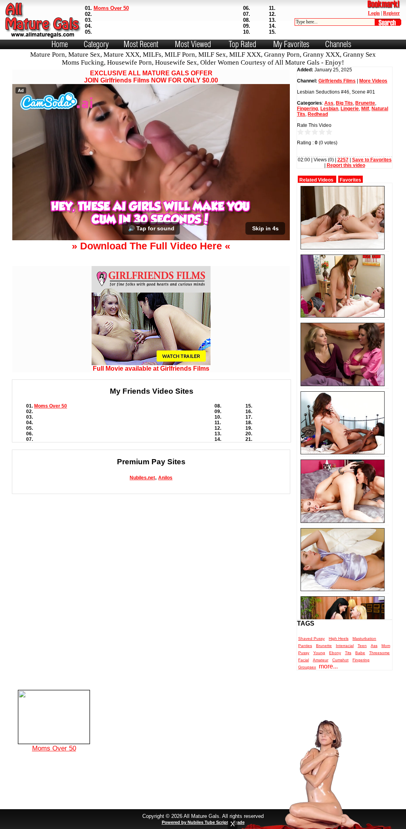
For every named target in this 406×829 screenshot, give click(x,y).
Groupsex (307, 667)
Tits (348, 653)
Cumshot (340, 660)
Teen (362, 645)
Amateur (320, 660)
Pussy (303, 653)
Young (319, 653)
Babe (360, 653)
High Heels (339, 638)
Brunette (365, 103)
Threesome (379, 653)
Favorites (350, 180)
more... (328, 666)
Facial (303, 660)
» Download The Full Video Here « (151, 245)
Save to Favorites (372, 160)
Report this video (346, 165)
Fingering (307, 108)
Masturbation (364, 638)
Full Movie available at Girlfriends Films (151, 368)
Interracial (345, 645)
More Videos (373, 81)
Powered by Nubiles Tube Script (195, 822)
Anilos (165, 478)
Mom (385, 645)
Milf (365, 108)
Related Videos (316, 180)
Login (374, 13)
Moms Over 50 (111, 8)
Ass (328, 103)
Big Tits (344, 103)
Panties (305, 645)
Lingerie (350, 108)
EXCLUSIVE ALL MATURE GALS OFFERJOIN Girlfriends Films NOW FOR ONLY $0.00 (151, 77)
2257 (343, 160)
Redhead (318, 114)
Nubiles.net (142, 478)
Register (391, 13)
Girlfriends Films (337, 81)
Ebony (335, 653)
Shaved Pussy (311, 638)
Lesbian (329, 108)
